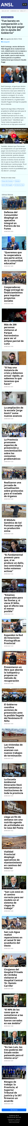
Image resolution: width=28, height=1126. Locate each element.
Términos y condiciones (14, 1121)
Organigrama (11, 1119)
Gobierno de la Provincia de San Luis (14, 1116)
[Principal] (24, 4)
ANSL (7, 4)
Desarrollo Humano (7, 181)
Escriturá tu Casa (19, 185)
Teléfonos (18, 1119)
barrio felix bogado (7, 185)
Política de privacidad (14, 1122)
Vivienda (17, 181)
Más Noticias (14, 1110)
